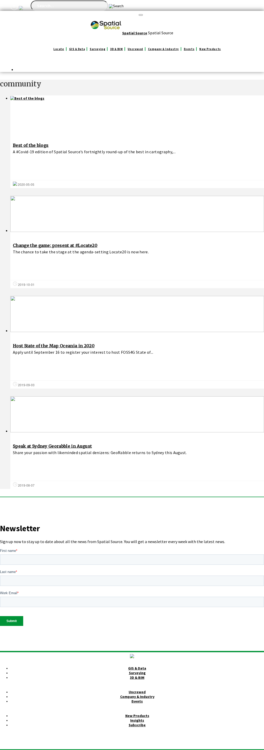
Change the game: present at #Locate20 (55, 245)
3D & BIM (116, 49)
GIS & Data (77, 49)
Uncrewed (135, 49)
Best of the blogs (30, 145)
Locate (58, 49)
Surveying (97, 49)
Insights (137, 720)
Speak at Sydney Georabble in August (52, 446)
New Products (210, 49)
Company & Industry (163, 49)
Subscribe (137, 725)
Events (189, 49)
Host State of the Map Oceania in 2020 (54, 345)
